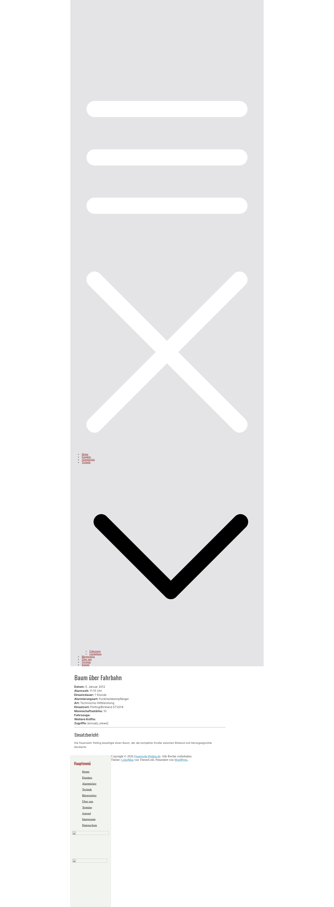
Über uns (87, 659)
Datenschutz (89, 825)
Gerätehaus (95, 654)
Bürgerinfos (88, 656)
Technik (86, 462)
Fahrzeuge (95, 651)
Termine (86, 662)
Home (85, 454)
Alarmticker (88, 459)
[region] (167, 29)
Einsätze (86, 457)
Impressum (88, 819)
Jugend (85, 664)
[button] (171, 648)
